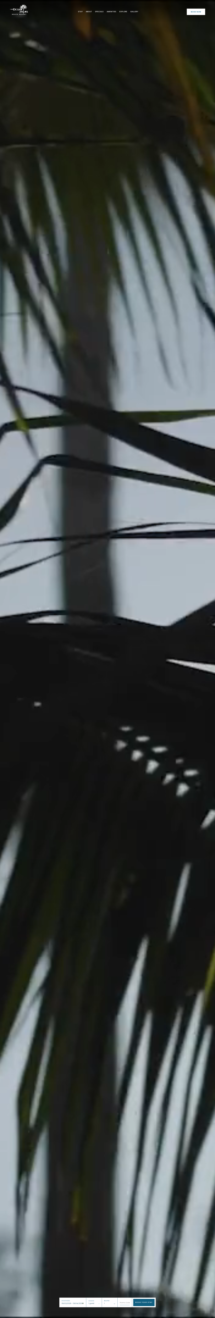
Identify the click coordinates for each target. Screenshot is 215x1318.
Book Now (196, 12)
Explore (123, 12)
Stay (80, 12)
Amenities (111, 12)
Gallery (134, 12)
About (89, 12)
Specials (99, 12)
